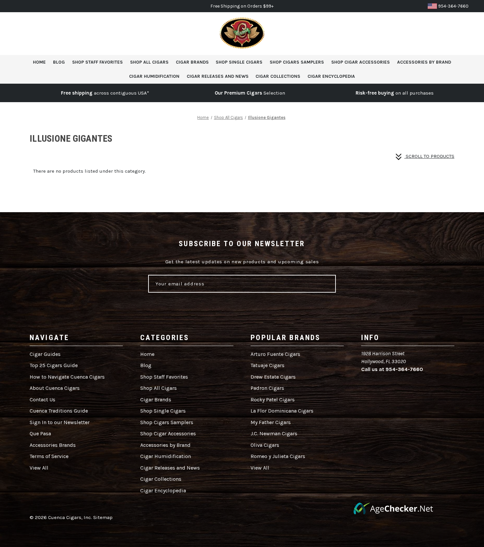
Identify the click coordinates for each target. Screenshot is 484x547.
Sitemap (103, 517)
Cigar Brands (192, 62)
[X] (401, 384)
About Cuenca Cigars (55, 388)
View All (39, 468)
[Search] (423, 34)
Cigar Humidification (154, 76)
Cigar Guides (45, 354)
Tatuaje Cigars (267, 365)
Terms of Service (49, 456)
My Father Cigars (271, 422)
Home (39, 62)
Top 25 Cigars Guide (54, 365)
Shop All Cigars (149, 62)
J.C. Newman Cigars (274, 433)
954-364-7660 (453, 6)
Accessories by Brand (424, 62)
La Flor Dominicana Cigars (282, 411)
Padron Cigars (267, 388)
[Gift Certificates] (438, 34)
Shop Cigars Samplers (297, 62)
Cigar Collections (277, 76)
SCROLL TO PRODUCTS (429, 156)
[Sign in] (454, 34)
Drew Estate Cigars (273, 377)
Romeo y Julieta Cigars (278, 456)
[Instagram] (389, 384)
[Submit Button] (322, 283)
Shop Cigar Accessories (360, 62)
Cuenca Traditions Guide (59, 411)
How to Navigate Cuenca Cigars (67, 377)
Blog (59, 62)
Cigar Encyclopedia (331, 76)
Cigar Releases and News (218, 76)
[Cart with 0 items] (469, 34)
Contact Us (42, 399)
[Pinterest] (413, 384)
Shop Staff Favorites (97, 62)
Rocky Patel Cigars (273, 399)
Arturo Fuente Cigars (275, 354)
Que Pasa (40, 433)
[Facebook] (377, 384)
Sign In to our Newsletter (60, 422)
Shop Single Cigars (239, 62)
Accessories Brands (53, 445)
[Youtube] (425, 384)
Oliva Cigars (265, 445)
